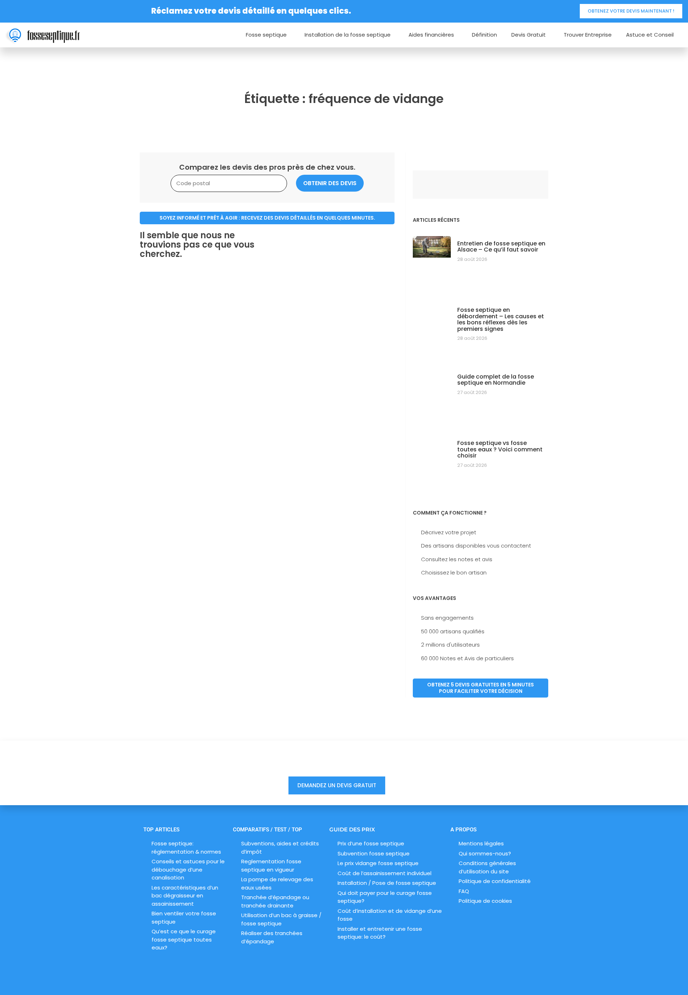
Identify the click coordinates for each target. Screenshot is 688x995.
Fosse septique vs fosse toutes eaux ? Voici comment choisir (500, 449)
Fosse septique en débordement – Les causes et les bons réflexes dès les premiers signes (500, 319)
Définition (484, 34)
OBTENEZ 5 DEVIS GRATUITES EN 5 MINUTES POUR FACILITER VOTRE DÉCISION (480, 688)
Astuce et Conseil (650, 34)
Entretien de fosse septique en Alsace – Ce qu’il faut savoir (501, 246)
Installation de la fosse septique (348, 34)
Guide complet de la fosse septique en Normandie (495, 379)
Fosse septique (266, 34)
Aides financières (431, 34)
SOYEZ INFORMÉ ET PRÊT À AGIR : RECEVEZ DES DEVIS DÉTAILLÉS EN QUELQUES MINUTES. (267, 217)
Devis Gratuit (528, 34)
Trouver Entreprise (588, 34)
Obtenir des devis (330, 183)
